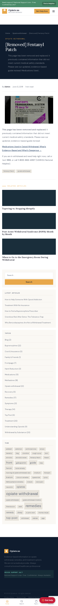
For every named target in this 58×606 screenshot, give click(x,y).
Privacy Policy (9, 597)
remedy (10, 512)
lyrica (45, 477)
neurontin (9, 487)
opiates (21, 486)
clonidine (26, 453)
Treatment (9, 421)
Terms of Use (21, 597)
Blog (6, 340)
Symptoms (9, 403)
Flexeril (46, 458)
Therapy (8, 409)
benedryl (9, 453)
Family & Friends (11, 357)
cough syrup (37, 453)
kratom (9, 477)
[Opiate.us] (4, 11)
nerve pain (39, 482)
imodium (37, 473)
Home (7, 33)
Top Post (8, 415)
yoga (43, 518)
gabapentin (21, 463)
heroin (9, 468)
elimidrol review (21, 458)
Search (29, 282)
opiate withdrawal (24, 171)
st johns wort (30, 513)
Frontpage (9, 363)
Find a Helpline (49, 3)
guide (33, 462)
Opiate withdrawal (19, 33)
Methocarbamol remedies (14, 482)
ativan (42, 449)
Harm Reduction (11, 369)
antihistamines (31, 449)
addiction (19, 449)
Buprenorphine (11, 345)
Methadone (10, 380)
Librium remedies (22, 477)
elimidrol (9, 458)
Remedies (9, 398)
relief (20, 507)
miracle (29, 482)
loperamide (36, 477)
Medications (10, 374)
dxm (46, 453)
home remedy (20, 468)
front (9, 462)
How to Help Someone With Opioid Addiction (23, 299)
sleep (20, 512)
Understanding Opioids (14, 427)
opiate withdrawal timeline (32, 500)
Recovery (9, 392)
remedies (33, 506)
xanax (35, 518)
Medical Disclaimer (35, 597)
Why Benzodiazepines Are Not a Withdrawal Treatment (28, 323)
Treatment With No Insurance (17, 305)
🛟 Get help (47, 600)
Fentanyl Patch (9, 171)
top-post (12, 518)
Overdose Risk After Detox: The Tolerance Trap (24, 317)
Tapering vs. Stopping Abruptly (18, 208)
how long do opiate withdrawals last (18, 473)
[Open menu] (53, 11)
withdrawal (25, 518)
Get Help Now (42, 11)
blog (17, 453)
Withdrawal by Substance (15, 432)
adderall (9, 449)
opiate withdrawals (12, 500)
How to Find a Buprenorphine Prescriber (21, 311)
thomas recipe (43, 513)
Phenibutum (10, 507)
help (41, 463)
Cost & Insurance (12, 351)
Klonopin (47, 473)
